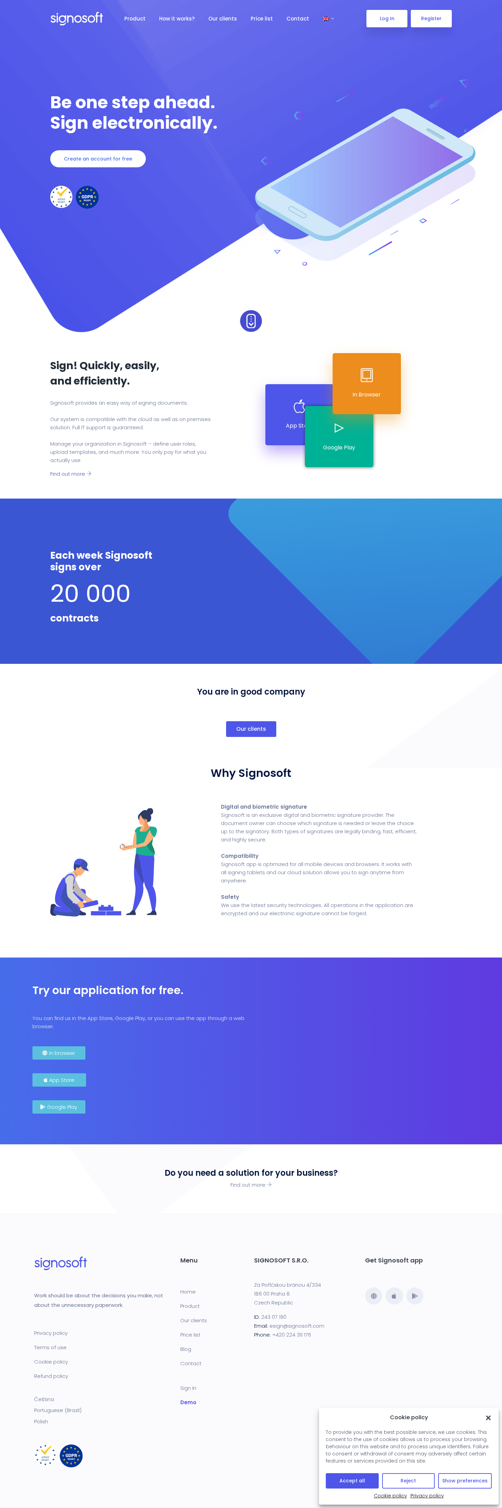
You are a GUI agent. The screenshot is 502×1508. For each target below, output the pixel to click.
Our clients (222, 18)
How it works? (177, 18)
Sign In (188, 1388)
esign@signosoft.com (296, 1325)
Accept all (352, 1480)
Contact (298, 18)
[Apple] (394, 1295)
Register (431, 18)
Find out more (68, 473)
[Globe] (373, 1295)
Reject (408, 1480)
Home (188, 1291)
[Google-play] (414, 1295)
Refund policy (51, 1376)
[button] (488, 1417)
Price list (262, 18)
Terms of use (50, 1347)
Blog (185, 1349)
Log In (387, 18)
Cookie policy (390, 1495)
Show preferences (465, 1480)
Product (134, 18)
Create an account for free (98, 158)
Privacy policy (427, 1495)
